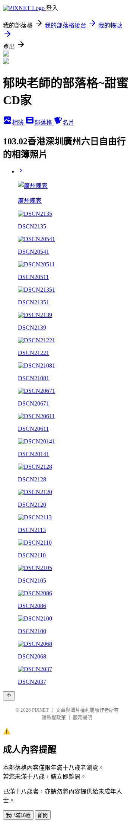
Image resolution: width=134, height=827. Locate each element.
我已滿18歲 (18, 815)
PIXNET (40, 710)
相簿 (18, 122)
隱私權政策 (54, 717)
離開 (43, 815)
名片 (68, 122)
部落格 (44, 122)
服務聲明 (82, 717)
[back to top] (9, 696)
